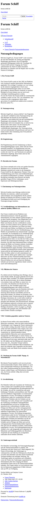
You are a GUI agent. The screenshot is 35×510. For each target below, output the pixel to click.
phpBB (11, 491)
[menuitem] (6, 42)
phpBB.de (22, 496)
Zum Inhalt (4, 12)
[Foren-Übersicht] (6, 36)
